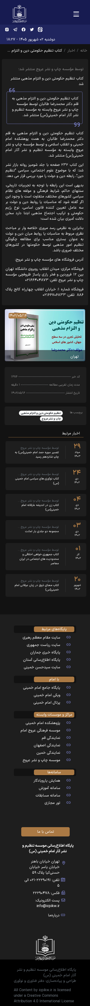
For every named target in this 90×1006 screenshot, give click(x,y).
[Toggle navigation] (76, 14)
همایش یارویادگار (46, 780)
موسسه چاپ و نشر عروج (41, 760)
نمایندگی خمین (48, 753)
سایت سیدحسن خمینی (42, 667)
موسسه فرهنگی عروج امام (40, 730)
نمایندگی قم (51, 738)
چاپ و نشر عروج (51, 419)
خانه (83, 50)
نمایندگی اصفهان (47, 745)
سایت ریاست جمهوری (43, 645)
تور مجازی (52, 803)
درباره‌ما (54, 915)
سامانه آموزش (49, 788)
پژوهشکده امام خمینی (43, 723)
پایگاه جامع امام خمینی (41, 688)
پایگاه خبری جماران (45, 652)
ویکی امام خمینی (47, 695)
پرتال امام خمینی (46, 702)
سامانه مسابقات (48, 795)
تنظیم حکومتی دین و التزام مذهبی (41, 413)
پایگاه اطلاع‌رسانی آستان (41, 660)
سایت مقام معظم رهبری (41, 637)
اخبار (71, 50)
